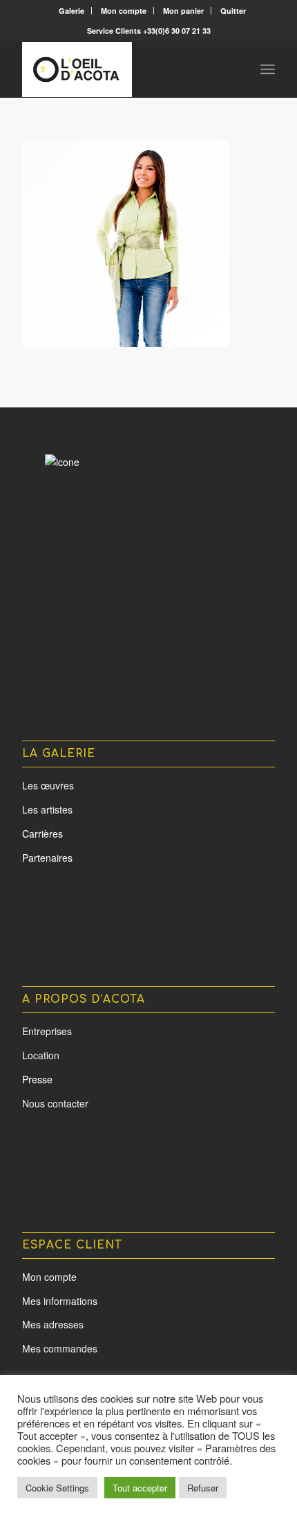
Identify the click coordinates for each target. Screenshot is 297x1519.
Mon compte (123, 11)
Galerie (71, 11)
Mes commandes (59, 1348)
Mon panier (183, 11)
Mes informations (59, 1301)
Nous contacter (55, 1103)
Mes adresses (53, 1324)
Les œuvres (48, 785)
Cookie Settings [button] (57, 1487)
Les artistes (47, 809)
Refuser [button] (202, 1487)
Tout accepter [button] (140, 1487)
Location (40, 1055)
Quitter (233, 11)
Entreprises (47, 1031)
